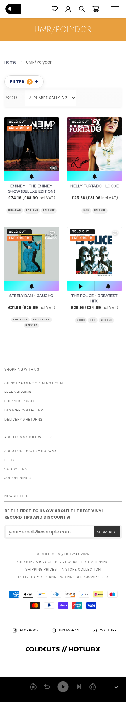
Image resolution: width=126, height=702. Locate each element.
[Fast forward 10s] (92, 686)
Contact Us (15, 469)
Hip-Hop (14, 210)
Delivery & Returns (23, 419)
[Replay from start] (47, 686)
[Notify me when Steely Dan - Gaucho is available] (31, 286)
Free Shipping (18, 392)
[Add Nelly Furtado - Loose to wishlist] (115, 123)
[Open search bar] (81, 9)
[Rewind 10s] (33, 686)
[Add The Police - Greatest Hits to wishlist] (115, 233)
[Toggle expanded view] (116, 686)
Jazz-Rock (41, 319)
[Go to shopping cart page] (95, 9)
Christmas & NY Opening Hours (34, 383)
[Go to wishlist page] (55, 9)
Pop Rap (32, 210)
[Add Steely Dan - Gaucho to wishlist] (52, 233)
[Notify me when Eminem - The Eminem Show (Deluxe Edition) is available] (31, 176)
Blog (9, 460)
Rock (81, 320)
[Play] (63, 687)
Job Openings (17, 478)
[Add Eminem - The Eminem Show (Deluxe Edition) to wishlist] (52, 123)
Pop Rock (20, 319)
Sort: (15, 98)
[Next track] (79, 686)
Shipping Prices (20, 401)
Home (10, 62)
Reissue (49, 210)
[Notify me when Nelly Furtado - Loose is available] (94, 176)
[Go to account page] (68, 9)
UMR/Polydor (39, 62)
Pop (86, 210)
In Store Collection (24, 410)
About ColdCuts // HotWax (30, 451)
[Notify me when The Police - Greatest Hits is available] (108, 286)
